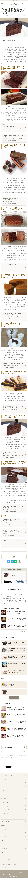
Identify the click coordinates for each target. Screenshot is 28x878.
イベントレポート (5, 832)
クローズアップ (4, 836)
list (8, 563)
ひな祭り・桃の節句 (5, 802)
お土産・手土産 (4, 779)
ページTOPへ (14, 763)
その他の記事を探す (7, 747)
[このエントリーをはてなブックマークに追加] (12, 561)
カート (22, 3)
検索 (25, 3)
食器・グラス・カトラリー (6, 821)
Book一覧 (16, 864)
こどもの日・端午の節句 (6, 806)
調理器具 (3, 825)
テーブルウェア (4, 829)
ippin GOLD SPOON (5, 856)
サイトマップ (3, 874)
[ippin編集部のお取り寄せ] (12, 592)
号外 (2, 852)
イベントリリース (5, 848)
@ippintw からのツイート (7, 859)
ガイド (2, 844)
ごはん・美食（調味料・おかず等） (8, 809)
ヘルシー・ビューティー (6, 786)
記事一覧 (23, 631)
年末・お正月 (4, 798)
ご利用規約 (21, 872)
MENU (2, 3)
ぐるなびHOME (4, 872)
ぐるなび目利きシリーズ (12, 872)
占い (2, 840)
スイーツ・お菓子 (5, 813)
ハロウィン (3, 790)
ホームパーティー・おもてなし (7, 782)
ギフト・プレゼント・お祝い (7, 775)
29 (24, 15)
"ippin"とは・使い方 (5, 867)
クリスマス (3, 794)
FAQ (8, 874)
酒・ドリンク (4, 817)
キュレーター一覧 (5, 864)
